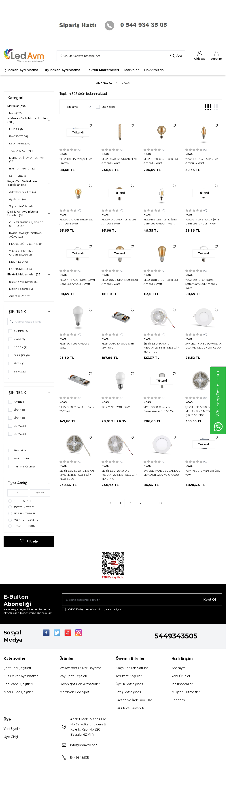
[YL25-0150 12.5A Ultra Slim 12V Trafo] (77, 381)
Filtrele (32, 541)
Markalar (131, 70)
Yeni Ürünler (181, 676)
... (150, 503)
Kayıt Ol (209, 600)
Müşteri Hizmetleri (186, 692)
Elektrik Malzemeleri (102, 70)
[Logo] (26, 55)
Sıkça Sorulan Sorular (132, 668)
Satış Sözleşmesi (129, 692)
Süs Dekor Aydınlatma (21, 676)
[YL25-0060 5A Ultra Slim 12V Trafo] (120, 317)
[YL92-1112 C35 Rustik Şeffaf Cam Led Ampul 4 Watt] (162, 193)
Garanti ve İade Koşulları (134, 700)
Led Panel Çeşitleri (18, 684)
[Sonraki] (171, 503)
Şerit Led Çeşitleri (17, 668)
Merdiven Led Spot (74, 692)
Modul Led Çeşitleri (19, 692)
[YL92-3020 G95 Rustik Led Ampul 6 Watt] (162, 132)
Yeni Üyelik (12, 729)
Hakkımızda (154, 70)
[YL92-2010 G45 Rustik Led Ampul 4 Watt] (77, 193)
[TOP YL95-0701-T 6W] (120, 381)
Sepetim (178, 700)
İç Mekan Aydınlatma (21, 70)
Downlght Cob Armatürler (79, 684)
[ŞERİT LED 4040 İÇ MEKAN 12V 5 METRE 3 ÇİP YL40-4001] (162, 317)
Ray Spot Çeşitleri (73, 676)
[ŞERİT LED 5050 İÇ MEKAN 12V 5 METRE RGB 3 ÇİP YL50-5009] (77, 444)
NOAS (63, 154)
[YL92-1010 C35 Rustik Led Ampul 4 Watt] (203, 132)
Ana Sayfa (104, 83)
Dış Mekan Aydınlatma (62, 70)
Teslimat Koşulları (129, 676)
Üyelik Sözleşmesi (130, 684)
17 (160, 503)
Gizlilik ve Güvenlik (130, 708)
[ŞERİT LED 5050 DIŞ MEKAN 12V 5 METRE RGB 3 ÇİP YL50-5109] (203, 381)
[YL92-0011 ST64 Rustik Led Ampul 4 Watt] (162, 253)
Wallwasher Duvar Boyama (80, 668)
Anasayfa (179, 668)
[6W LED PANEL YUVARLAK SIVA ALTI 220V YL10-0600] (162, 444)
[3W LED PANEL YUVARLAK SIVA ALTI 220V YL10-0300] (203, 317)
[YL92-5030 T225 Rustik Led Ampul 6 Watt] (120, 132)
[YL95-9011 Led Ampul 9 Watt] (77, 317)
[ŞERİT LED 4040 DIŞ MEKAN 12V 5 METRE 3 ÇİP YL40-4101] (120, 444)
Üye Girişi (11, 737)
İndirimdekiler (182, 684)
